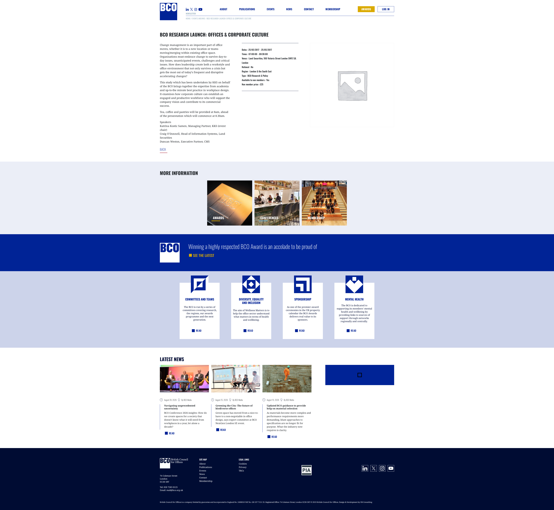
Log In (386, 9)
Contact (309, 9)
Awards (366, 9)
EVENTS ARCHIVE (198, 18)
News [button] (289, 9)
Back (175, 149)
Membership (205, 481)
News (202, 474)
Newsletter (191, 13)
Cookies (243, 463)
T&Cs (241, 470)
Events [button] (271, 9)
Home (188, 18)
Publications (205, 467)
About (202, 463)
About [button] (223, 9)
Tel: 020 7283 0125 (169, 487)
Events (202, 470)
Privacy (242, 467)
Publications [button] (247, 9)
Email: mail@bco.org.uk (171, 490)
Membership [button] (332, 9)
